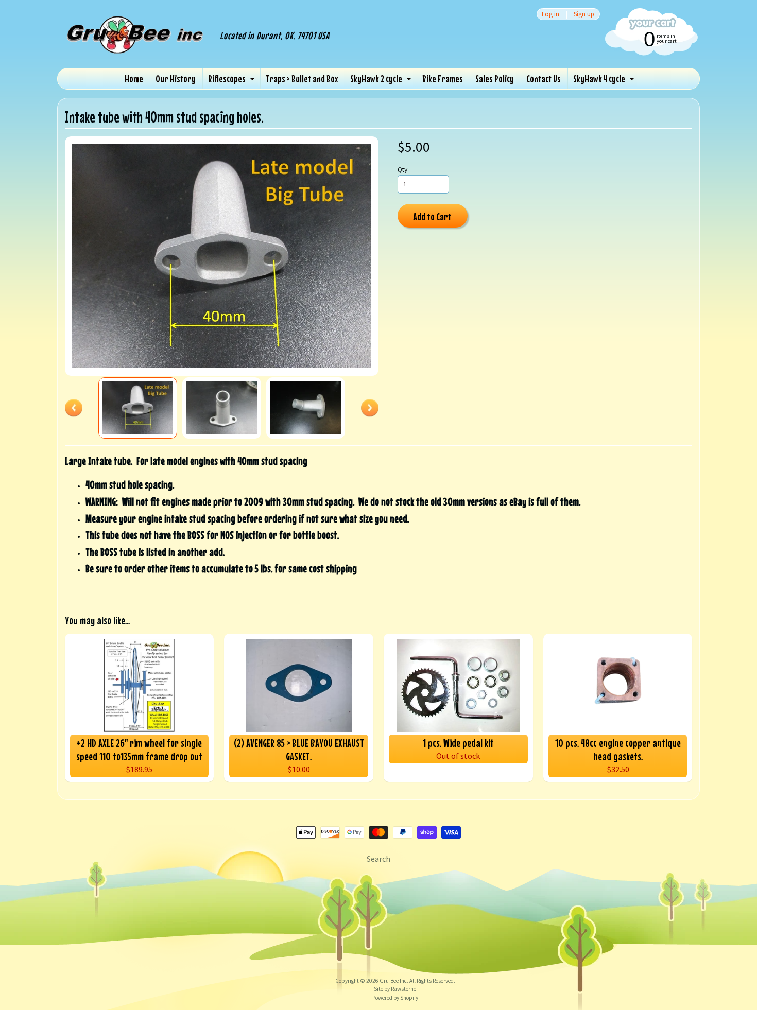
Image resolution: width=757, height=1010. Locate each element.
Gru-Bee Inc (393, 980)
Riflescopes (227, 78)
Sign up (584, 14)
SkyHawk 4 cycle (599, 78)
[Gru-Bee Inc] (136, 45)
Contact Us (543, 78)
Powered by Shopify (395, 997)
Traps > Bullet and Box (302, 78)
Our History (176, 78)
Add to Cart (432, 216)
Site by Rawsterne (395, 988)
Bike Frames (442, 78)
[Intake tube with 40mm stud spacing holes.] (137, 408)
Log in (550, 14)
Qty (402, 169)
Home (134, 78)
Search (378, 859)
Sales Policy (494, 78)
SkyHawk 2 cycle (376, 78)
